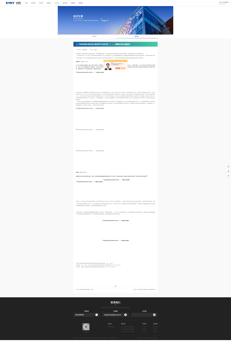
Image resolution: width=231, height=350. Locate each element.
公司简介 (144, 326)
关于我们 (33, 3)
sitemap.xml (155, 337)
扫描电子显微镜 (111, 326)
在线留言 (73, 3)
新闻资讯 (94, 36)
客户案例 (65, 3)
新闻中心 (49, 3)
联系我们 (81, 3)
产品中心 (41, 3)
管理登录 (150, 337)
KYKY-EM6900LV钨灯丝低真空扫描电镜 (128, 331)
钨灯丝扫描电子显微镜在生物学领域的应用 (146, 289)
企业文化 (144, 329)
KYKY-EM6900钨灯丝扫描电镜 (127, 329)
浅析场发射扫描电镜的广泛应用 (86, 289)
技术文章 (57, 3)
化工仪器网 (144, 337)
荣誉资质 (144, 331)
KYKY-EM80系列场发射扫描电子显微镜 (128, 326)
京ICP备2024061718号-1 (113, 337)
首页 (26, 3)
